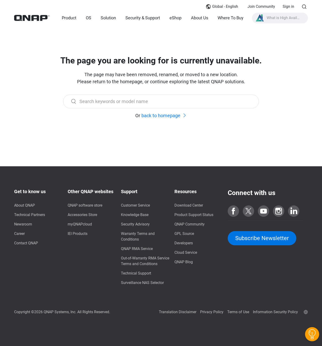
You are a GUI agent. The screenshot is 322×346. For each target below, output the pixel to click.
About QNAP (24, 205)
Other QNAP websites (90, 191)
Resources (185, 191)
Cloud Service (185, 252)
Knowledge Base (135, 215)
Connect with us (251, 193)
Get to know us (30, 191)
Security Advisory (135, 224)
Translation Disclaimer (177, 312)
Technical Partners (29, 215)
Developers (183, 243)
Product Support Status (193, 215)
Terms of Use (238, 312)
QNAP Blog (183, 262)
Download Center (188, 205)
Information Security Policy (275, 312)
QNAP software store (85, 205)
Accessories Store (82, 215)
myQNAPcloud (80, 224)
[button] (280, 18)
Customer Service (135, 205)
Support (129, 191)
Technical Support (136, 273)
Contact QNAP (26, 243)
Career (19, 233)
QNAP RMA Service (137, 248)
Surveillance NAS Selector (142, 282)
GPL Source (184, 233)
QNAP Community (189, 224)
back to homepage (160, 115)
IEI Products (77, 233)
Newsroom (23, 224)
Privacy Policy (211, 312)
